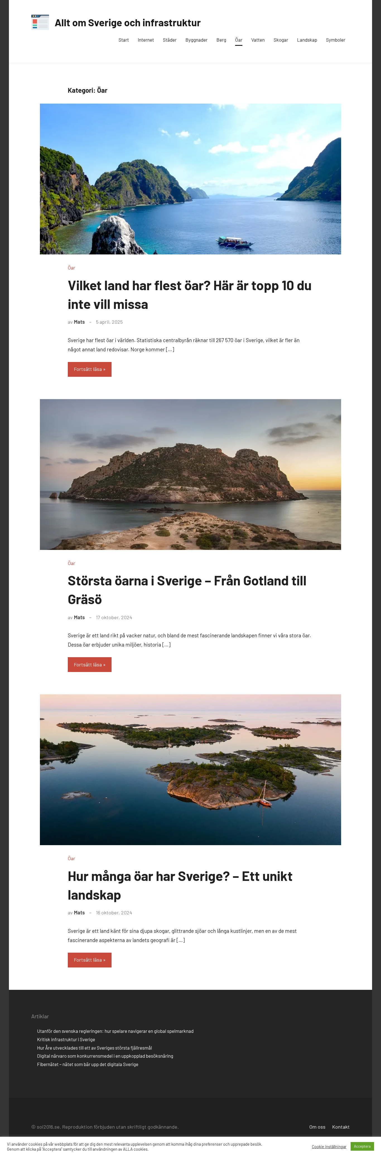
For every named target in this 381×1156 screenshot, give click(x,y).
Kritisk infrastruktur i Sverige (66, 1039)
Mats (79, 322)
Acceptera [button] (362, 1146)
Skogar (281, 39)
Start (124, 39)
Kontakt (341, 1127)
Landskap (307, 39)
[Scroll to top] (370, 1145)
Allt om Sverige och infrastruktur (128, 22)
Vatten (258, 39)
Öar (238, 39)
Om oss (317, 1127)
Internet (146, 39)
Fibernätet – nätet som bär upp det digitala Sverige (87, 1064)
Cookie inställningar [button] (329, 1146)
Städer (170, 39)
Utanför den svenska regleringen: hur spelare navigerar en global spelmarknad (115, 1031)
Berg (221, 39)
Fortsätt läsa (88, 369)
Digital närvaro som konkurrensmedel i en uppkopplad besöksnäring (105, 1056)
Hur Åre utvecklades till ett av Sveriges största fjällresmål (94, 1047)
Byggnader (196, 39)
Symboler (335, 39)
